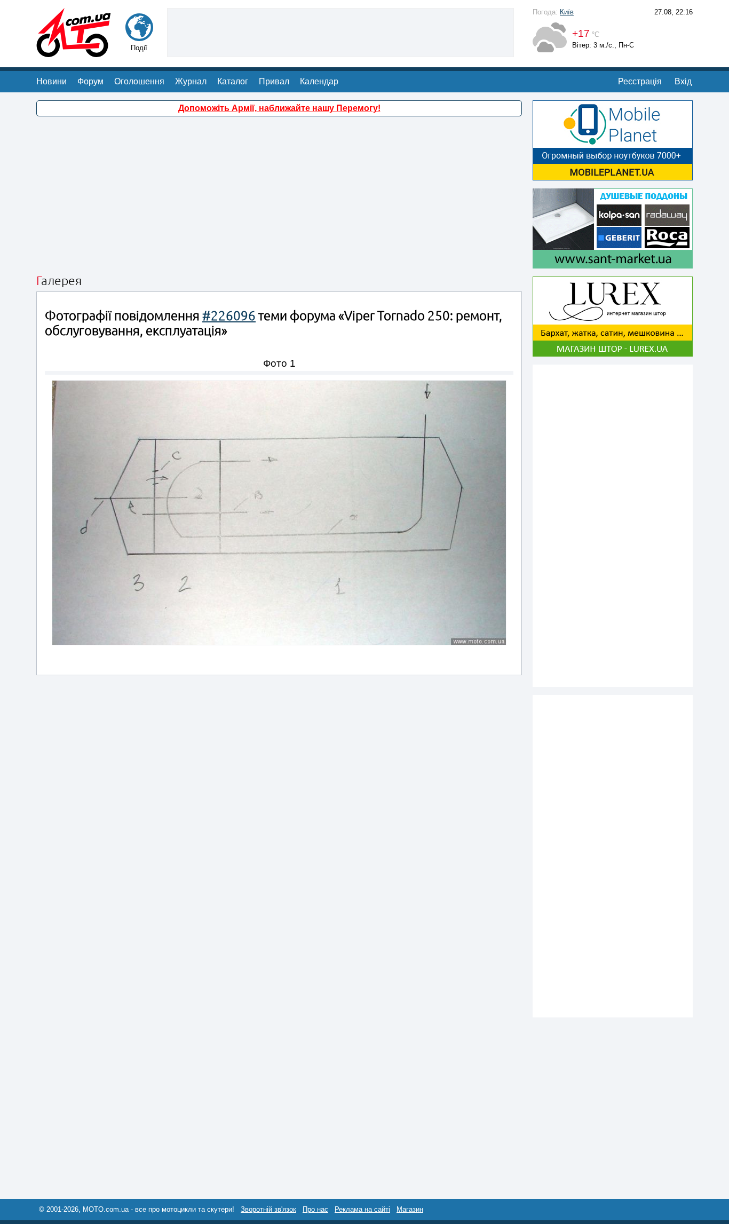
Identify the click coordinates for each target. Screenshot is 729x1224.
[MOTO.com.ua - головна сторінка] (73, 52)
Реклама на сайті (362, 1209)
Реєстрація (640, 81)
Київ (567, 12)
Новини (51, 81)
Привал (274, 81)
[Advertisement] (340, 31)
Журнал (191, 81)
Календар (319, 81)
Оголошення (139, 81)
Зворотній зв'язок (268, 1209)
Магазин (410, 1209)
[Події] (139, 36)
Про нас (315, 1209)
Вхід (683, 81)
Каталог (232, 81)
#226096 (229, 316)
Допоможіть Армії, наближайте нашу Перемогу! (279, 108)
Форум (90, 81)
